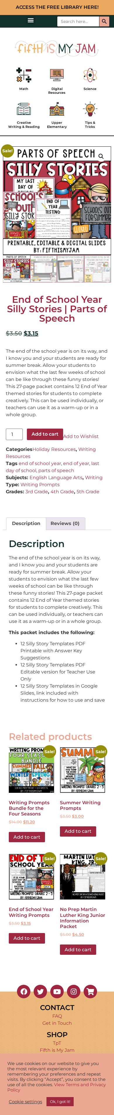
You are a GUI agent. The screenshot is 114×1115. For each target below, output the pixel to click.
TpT (57, 1043)
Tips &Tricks (90, 124)
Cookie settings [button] (25, 1101)
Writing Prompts (40, 484)
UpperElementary (57, 124)
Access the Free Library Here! (57, 7)
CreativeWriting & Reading (24, 124)
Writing (94, 477)
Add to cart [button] (26, 837)
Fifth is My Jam (57, 1050)
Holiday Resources (54, 449)
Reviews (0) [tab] (65, 523)
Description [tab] (26, 523)
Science (90, 89)
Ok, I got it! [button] (60, 1101)
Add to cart (45, 434)
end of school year (40, 463)
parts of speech (56, 470)
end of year (76, 463)
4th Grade (62, 491)
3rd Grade (36, 491)
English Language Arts (56, 477)
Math (23, 89)
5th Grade (88, 491)
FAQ (57, 1016)
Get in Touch (57, 1023)
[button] (31, 20)
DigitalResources (56, 91)
